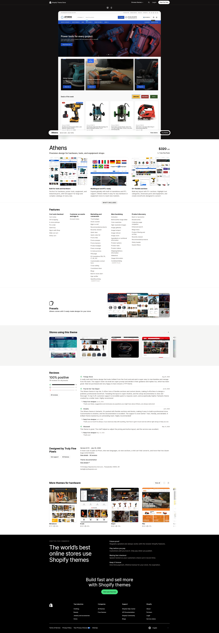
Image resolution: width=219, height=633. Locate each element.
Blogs (124, 619)
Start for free (164, 2)
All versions (93, 455)
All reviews (54, 395)
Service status (151, 619)
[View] (63, 347)
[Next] (168, 332)
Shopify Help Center (128, 609)
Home (75, 619)
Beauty (76, 612)
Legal (148, 615)
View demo (154, 133)
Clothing (76, 609)
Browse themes (136, 2)
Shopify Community (128, 615)
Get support (55, 457)
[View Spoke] (149, 305)
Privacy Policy (67, 628)
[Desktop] (107, 7)
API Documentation (128, 612)
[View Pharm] (138, 305)
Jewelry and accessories (82, 615)
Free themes (102, 612)
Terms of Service (54, 628)
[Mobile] (111, 7)
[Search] (148, 2)
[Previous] (164, 332)
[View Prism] (128, 305)
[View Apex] (117, 305)
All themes (65, 457)
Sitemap (95, 628)
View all (157, 483)
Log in (154, 2)
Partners (149, 612)
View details (84, 455)
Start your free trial (109, 592)
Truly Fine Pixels (164, 153)
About (148, 609)
